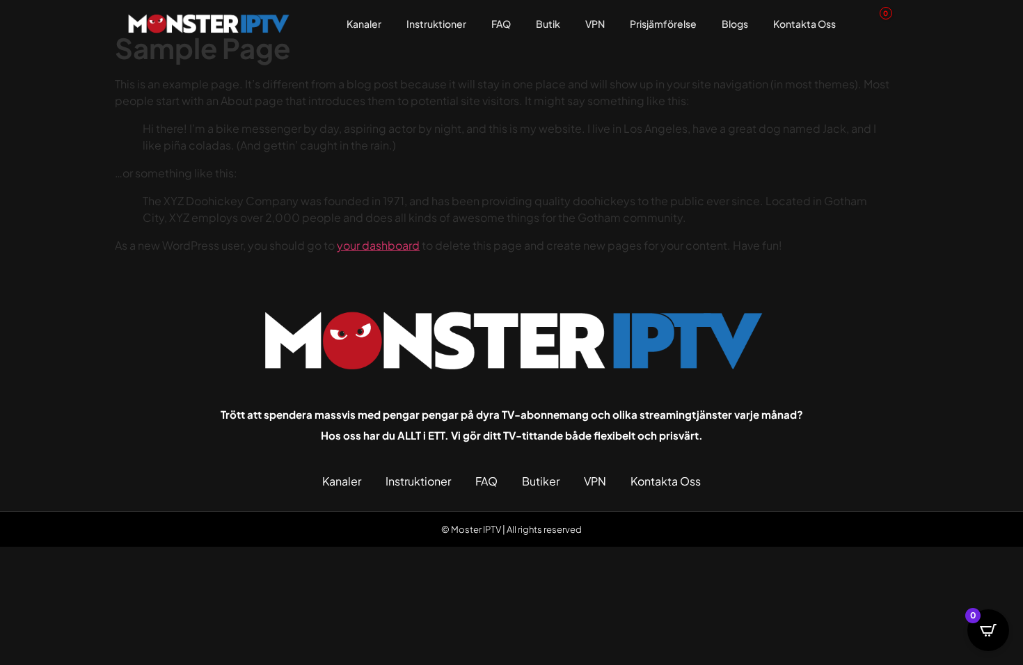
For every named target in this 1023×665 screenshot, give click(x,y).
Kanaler (364, 23)
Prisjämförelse (663, 23)
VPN (595, 23)
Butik (548, 23)
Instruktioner (436, 23)
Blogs (735, 23)
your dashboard (378, 245)
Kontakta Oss (804, 23)
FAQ (501, 23)
